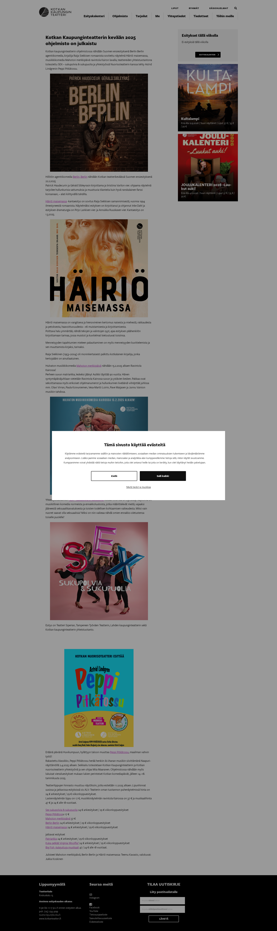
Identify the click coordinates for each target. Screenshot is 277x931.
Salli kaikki (163, 476)
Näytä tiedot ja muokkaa (138, 487)
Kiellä (114, 476)
